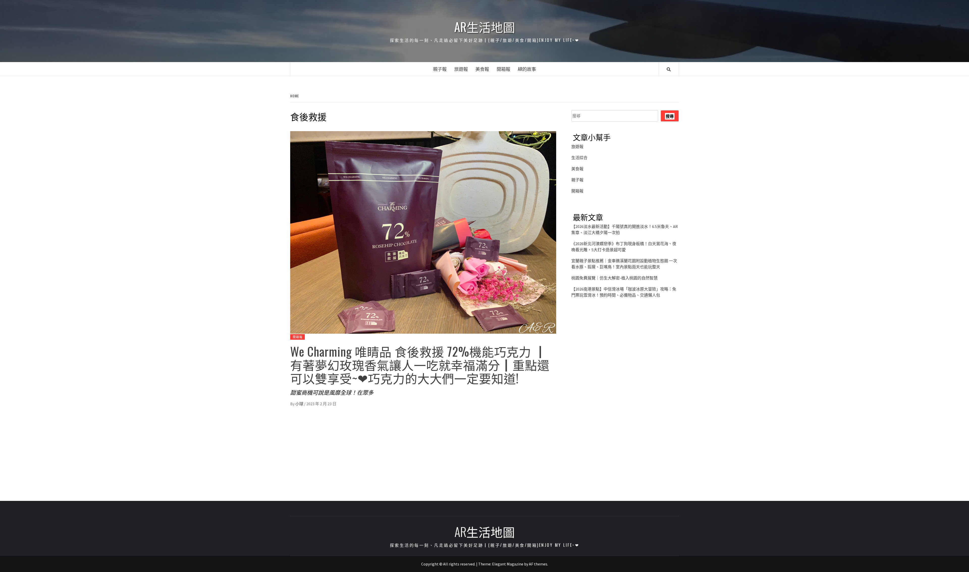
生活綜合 (579, 157)
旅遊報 (461, 69)
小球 (299, 403)
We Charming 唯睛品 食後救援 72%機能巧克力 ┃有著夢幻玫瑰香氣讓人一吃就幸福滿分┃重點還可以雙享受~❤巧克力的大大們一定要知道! (420, 364)
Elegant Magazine (507, 563)
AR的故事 (527, 69)
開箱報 (503, 69)
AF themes (538, 563)
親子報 (440, 69)
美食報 (482, 69)
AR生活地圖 (484, 27)
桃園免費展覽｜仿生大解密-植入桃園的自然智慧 (614, 277)
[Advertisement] (625, 354)
